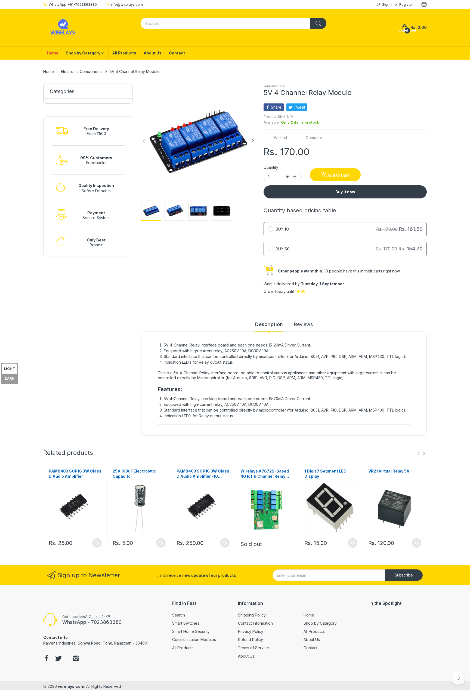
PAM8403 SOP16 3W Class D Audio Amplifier (75, 474)
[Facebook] (46, 659)
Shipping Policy (252, 615)
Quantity (271, 167)
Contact (310, 647)
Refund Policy (250, 639)
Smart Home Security (191, 631)
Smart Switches (185, 623)
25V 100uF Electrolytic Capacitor (134, 474)
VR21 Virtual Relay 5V (388, 471)
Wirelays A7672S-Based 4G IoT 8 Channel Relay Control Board (264, 474)
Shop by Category (320, 623)
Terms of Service (253, 647)
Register (406, 4)
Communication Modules (194, 639)
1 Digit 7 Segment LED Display (325, 474)
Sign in (388, 4)
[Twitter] (58, 659)
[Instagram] (76, 659)
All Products (182, 647)
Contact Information (255, 623)
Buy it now (345, 191)
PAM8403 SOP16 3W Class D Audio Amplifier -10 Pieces (203, 474)
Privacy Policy (250, 631)
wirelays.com (274, 86)
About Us (246, 656)
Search (178, 615)
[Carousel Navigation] (421, 453)
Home (309, 615)
